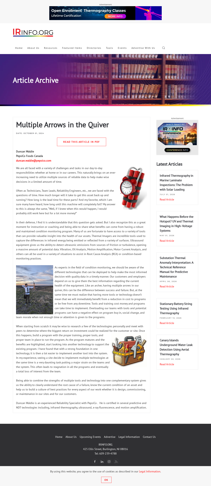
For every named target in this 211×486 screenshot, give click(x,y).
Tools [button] (109, 47)
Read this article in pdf (81, 141)
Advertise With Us (143, 47)
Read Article (167, 199)
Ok (106, 479)
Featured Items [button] (72, 47)
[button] (163, 48)
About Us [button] (33, 47)
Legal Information (129, 437)
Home (19, 47)
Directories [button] (94, 47)
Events (122, 47)
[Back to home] (33, 32)
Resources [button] (50, 47)
